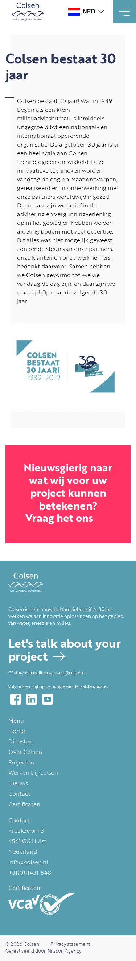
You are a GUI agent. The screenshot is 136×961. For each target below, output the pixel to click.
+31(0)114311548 (29, 873)
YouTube (47, 699)
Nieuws (18, 784)
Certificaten (24, 805)
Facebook (15, 699)
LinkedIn (31, 699)
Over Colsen (25, 752)
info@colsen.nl (28, 863)
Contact (19, 794)
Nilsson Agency (64, 951)
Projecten (21, 763)
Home (16, 731)
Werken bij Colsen (33, 773)
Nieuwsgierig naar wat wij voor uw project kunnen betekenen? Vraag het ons (68, 494)
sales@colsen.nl (71, 673)
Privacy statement (70, 944)
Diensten (20, 742)
